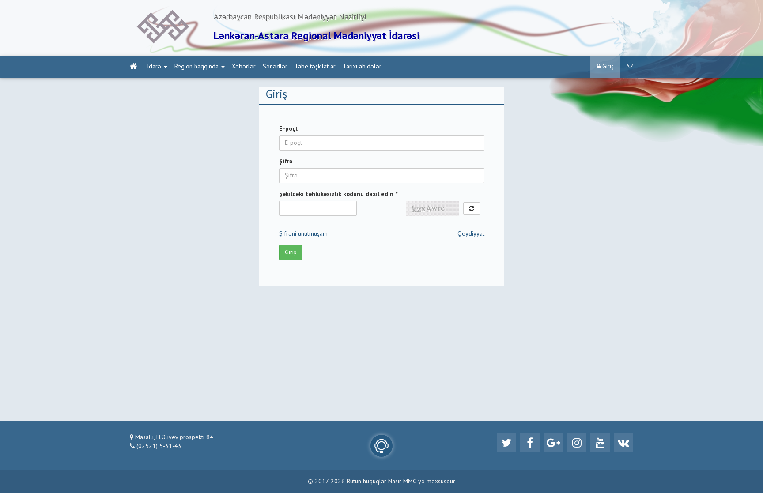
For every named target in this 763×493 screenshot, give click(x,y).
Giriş (607, 67)
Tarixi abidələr (362, 67)
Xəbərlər (244, 67)
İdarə (154, 67)
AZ (630, 67)
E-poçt (288, 129)
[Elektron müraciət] (381, 446)
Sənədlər (275, 67)
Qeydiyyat (470, 234)
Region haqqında (196, 67)
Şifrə (285, 161)
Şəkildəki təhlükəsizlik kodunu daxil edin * (338, 194)
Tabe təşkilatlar (315, 67)
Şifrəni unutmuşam (303, 234)
